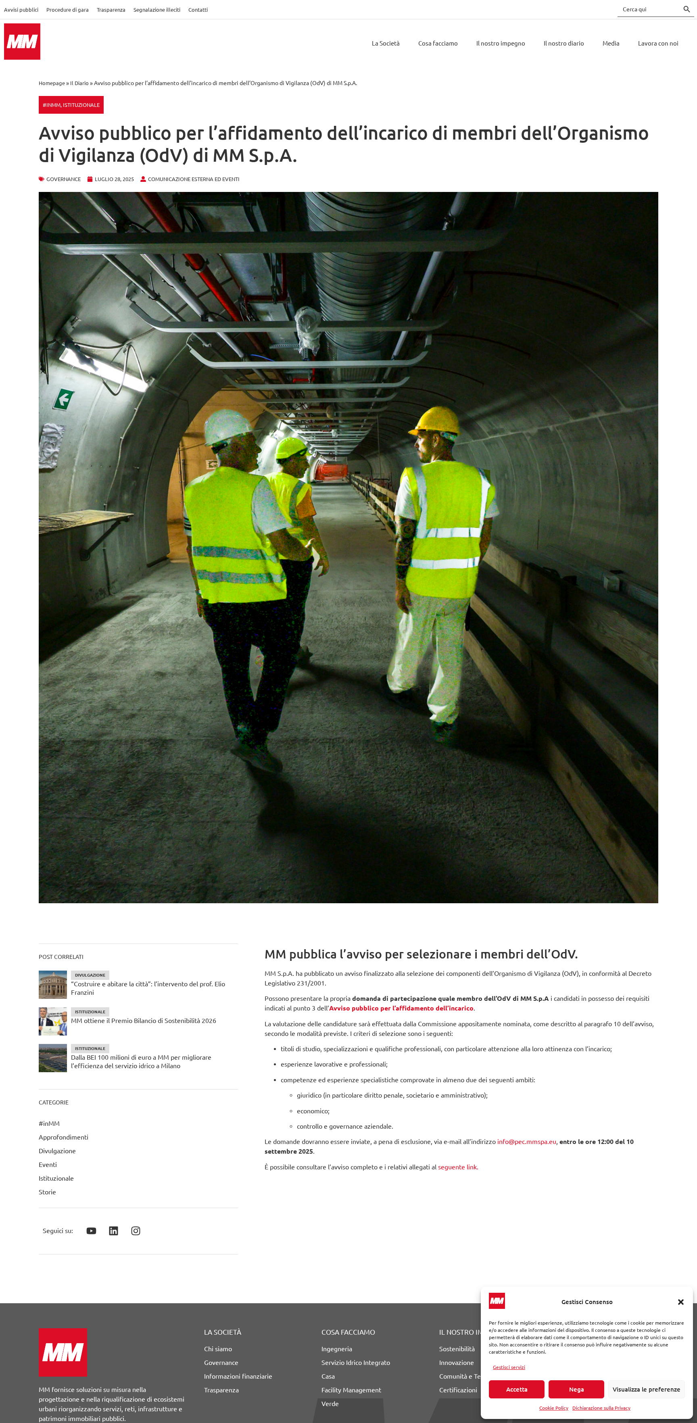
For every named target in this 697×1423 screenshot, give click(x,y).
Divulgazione (57, 1150)
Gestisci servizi (509, 1367)
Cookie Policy (553, 1407)
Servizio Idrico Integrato (355, 1362)
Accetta (517, 1389)
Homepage (52, 83)
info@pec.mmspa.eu (526, 1141)
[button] (681, 1302)
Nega (576, 1389)
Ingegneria (336, 1348)
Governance (221, 1362)
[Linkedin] (113, 1231)
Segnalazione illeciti (157, 10)
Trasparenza (111, 10)
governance (63, 179)
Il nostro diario (564, 43)
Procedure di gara (67, 10)
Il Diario (79, 83)
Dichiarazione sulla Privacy (601, 1407)
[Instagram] (135, 1231)
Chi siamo (218, 1348)
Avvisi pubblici (21, 10)
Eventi (48, 1164)
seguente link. (458, 1167)
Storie (47, 1192)
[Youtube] (91, 1231)
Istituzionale (81, 105)
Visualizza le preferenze (646, 1389)
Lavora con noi (658, 43)
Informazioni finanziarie (238, 1376)
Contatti (198, 10)
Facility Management (351, 1390)
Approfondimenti (63, 1137)
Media (611, 43)
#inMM (52, 105)
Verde (330, 1403)
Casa (328, 1376)
